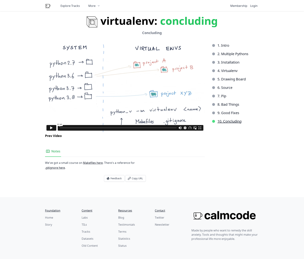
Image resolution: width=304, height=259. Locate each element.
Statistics (124, 239)
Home (49, 217)
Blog (121, 217)
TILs (84, 225)
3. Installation (228, 62)
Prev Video (53, 136)
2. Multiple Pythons (232, 53)
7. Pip (221, 96)
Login (254, 6)
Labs (85, 217)
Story (48, 225)
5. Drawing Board (231, 79)
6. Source (224, 87)
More (92, 6)
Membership (238, 6)
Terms (122, 232)
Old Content (90, 246)
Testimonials (126, 225)
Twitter (159, 217)
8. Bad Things (228, 104)
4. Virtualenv (227, 70)
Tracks (86, 232)
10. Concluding (229, 121)
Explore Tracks (70, 6)
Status (122, 246)
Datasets (87, 239)
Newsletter (162, 225)
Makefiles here (93, 163)
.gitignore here (55, 168)
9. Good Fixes (228, 112)
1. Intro (223, 45)
